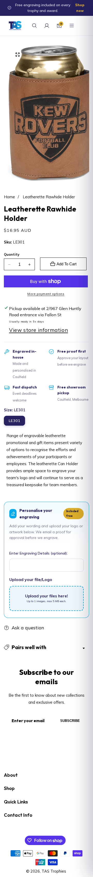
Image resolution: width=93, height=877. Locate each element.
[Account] (46, 25)
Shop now (79, 8)
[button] (46, 647)
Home (9, 196)
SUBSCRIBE (70, 721)
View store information (38, 330)
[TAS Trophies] (15, 26)
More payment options (45, 294)
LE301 (14, 420)
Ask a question (28, 628)
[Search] (34, 25)
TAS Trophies (54, 871)
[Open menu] (71, 25)
